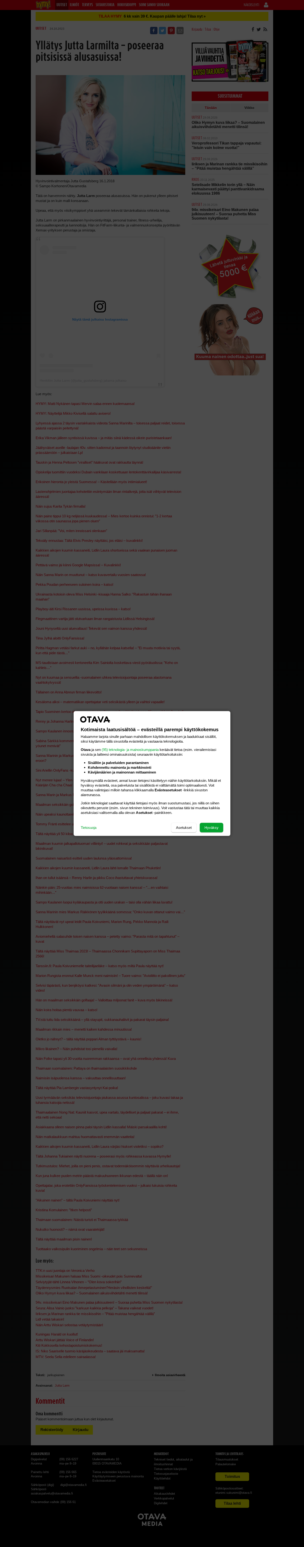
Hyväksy (211, 828)
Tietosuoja (88, 828)
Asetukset (184, 828)
